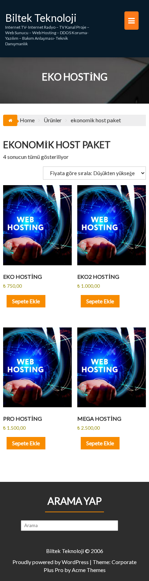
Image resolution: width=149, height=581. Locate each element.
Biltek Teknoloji (41, 17)
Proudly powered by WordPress (50, 562)
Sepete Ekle (26, 301)
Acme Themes (89, 569)
